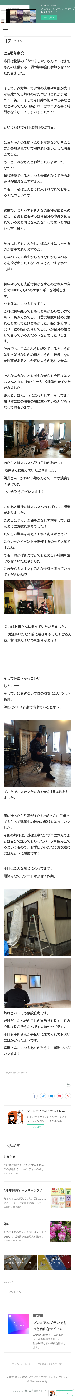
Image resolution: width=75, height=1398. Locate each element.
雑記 (7, 1224)
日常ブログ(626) (20, 1072)
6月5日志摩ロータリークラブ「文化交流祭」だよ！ (37, 1190)
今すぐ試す (49, 17)
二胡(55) (8, 1072)
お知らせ (9, 1156)
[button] (5, 27)
